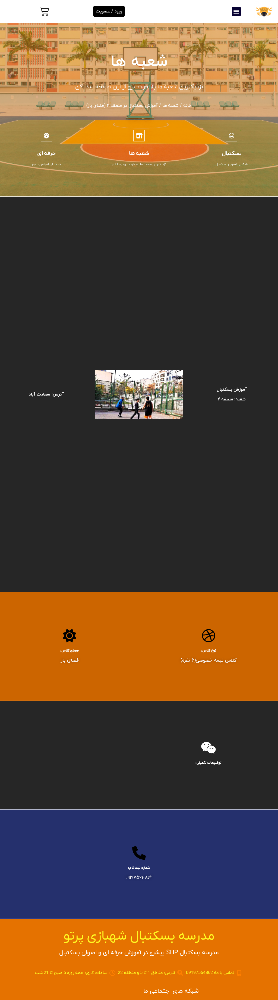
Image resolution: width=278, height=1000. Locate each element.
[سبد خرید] (44, 12)
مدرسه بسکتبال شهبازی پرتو (139, 936)
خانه (187, 106)
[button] (236, 11)
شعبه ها (170, 106)
